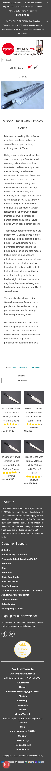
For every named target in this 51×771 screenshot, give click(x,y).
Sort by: (21, 375)
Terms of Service (9, 599)
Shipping (5, 550)
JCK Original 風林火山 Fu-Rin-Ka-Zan (22, 678)
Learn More (22, 15)
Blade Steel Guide (10, 581)
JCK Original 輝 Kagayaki (22, 673)
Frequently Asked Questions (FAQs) (19, 559)
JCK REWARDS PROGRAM (15, 594)
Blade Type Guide (10, 576)
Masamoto (23, 705)
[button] (11, 424)
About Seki (6, 572)
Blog (3, 568)
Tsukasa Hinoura (22, 744)
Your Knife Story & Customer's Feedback (21, 590)
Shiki (22, 726)
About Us (6, 563)
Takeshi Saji (23, 740)
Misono (22, 709)
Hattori (22, 687)
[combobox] (22, 60)
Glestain (23, 696)
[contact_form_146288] (6, 764)
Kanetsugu (22, 700)
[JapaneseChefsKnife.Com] (22, 48)
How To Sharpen (9, 585)
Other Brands (22, 749)
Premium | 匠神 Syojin (23, 669)
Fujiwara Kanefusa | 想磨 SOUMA (22, 691)
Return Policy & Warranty (14, 554)
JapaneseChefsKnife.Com (30, 755)
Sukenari (22, 735)
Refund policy (8, 603)
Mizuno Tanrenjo (22, 714)
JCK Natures (22, 682)
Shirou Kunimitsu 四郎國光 (22, 731)
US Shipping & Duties (12, 608)
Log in (20, 68)
